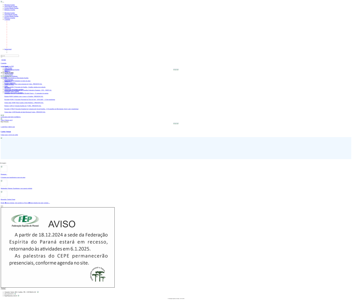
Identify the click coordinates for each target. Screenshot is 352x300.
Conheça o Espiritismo (14, 31)
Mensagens (11, 42)
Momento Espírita (9, 5)
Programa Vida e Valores (15, 46)
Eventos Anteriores (13, 37)
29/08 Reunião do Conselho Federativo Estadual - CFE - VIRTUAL (32, 90)
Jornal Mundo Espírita (10, 6)
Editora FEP (11, 36)
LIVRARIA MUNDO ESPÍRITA (11, 117)
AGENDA (4, 78)
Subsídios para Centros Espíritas (17, 47)
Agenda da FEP (12, 21)
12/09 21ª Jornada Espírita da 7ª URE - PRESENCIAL (25, 106)
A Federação (11, 51)
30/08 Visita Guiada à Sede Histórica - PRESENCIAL (28, 102)
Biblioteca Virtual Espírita (15, 24)
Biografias (11, 26)
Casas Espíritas (12, 29)
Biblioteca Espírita (9, 10)
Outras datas (8, 90)
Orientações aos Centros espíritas (17, 44)
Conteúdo (7, 19)
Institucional (7, 49)
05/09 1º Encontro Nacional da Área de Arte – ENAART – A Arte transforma (32, 99)
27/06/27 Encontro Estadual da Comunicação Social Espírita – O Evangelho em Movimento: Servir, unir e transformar (44, 109)
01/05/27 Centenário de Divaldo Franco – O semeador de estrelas (29, 93)
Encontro (7, 87)
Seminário (7, 81)
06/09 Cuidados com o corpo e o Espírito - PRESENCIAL (26, 96)
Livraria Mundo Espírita (11, 8)
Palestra (6, 84)
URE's (10, 52)
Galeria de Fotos (13, 39)
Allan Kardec (12, 23)
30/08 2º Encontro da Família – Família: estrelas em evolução (27, 87)
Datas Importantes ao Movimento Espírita (20, 32)
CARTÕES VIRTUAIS (8, 127)
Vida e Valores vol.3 (6, 120)
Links (9, 41)
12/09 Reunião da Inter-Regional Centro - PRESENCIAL (28, 112)
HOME (3, 60)
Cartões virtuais (12, 28)
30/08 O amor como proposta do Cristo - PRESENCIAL (25, 84)
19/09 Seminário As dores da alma (20, 81)
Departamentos (12, 34)
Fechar (3, 288)
